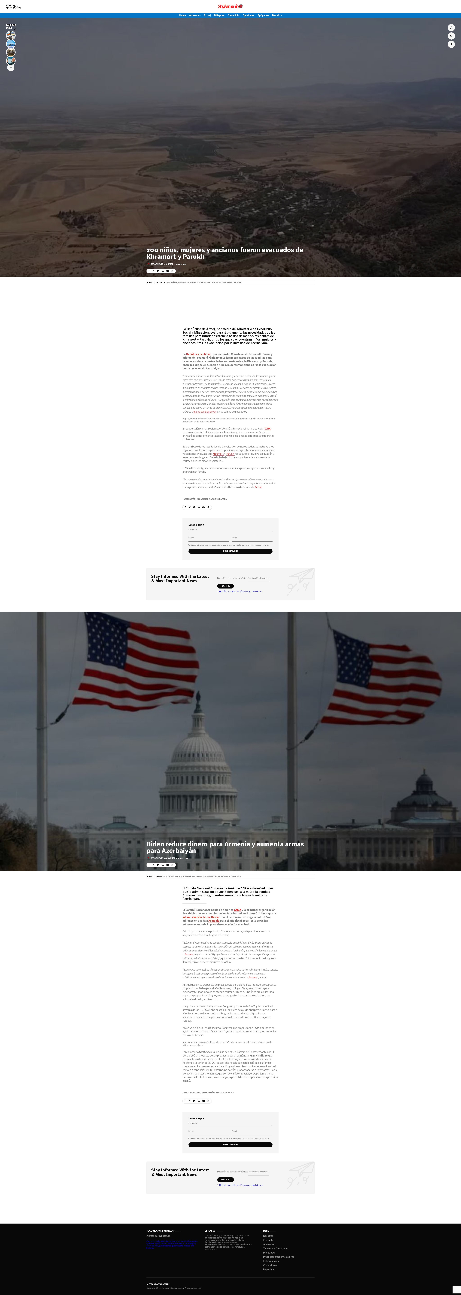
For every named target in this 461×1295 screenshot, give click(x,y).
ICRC (268, 428)
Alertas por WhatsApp (158, 1236)
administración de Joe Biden (200, 917)
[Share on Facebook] (149, 271)
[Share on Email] (167, 271)
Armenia (170, 858)
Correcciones (270, 1265)
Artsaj (169, 264)
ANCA (237, 910)
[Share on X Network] (153, 271)
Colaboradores (271, 1261)
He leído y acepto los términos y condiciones (241, 592)
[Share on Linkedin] (163, 271)
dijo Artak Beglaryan (204, 412)
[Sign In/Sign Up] (451, 27)
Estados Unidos (225, 1093)
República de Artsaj (198, 354)
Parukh (230, 454)
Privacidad (269, 1253)
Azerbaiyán (190, 499)
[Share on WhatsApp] (158, 271)
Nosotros (268, 1236)
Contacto (268, 1240)
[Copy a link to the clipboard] (172, 271)
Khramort (218, 454)
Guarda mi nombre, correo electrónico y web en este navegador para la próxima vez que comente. (230, 545)
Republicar (269, 1270)
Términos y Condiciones (276, 1249)
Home (149, 283)
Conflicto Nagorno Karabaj (212, 499)
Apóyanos (268, 1244)
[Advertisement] (230, 302)
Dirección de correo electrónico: (232, 578)
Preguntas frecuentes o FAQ (278, 1257)
